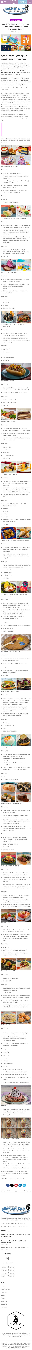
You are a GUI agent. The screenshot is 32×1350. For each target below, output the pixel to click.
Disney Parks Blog (16, 20)
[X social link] (12, 1185)
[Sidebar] (2, 407)
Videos (3, 1298)
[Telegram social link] (14, 3)
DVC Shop (4, 1304)
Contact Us (4, 1307)
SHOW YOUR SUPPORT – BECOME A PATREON (14, 1226)
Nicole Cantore (8, 56)
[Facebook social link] (8, 1185)
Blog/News (4, 1292)
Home (2, 1286)
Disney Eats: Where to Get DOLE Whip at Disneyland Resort (13, 1241)
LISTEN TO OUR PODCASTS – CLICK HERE (13, 1223)
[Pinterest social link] (16, 1185)
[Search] (30, 2)
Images (3, 1295)
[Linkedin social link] (11, 3)
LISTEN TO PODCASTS (23, 2)
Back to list (16, 1190)
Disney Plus (4, 1301)
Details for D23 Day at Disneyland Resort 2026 (15, 1247)
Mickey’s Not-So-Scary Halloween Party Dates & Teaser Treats (15, 1235)
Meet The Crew (5, 1289)
